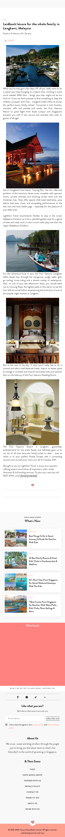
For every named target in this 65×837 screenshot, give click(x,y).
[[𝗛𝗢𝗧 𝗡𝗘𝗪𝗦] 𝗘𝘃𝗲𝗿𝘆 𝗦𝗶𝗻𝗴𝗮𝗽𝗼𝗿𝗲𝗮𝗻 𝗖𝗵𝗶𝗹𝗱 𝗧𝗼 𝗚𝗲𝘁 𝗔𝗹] (48, 675)
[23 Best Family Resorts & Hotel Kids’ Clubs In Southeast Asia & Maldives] (32, 568)
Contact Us (33, 792)
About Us (32, 803)
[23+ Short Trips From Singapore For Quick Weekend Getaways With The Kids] (32, 590)
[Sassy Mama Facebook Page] (17, 697)
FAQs (32, 769)
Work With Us (32, 809)
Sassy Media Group (32, 775)
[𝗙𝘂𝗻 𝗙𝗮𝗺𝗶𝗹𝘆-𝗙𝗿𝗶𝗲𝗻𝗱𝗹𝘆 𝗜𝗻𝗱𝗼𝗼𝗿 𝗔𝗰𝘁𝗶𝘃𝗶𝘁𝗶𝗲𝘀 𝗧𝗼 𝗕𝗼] (16, 657)
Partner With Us (32, 781)
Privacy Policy (32, 786)
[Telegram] (44, 697)
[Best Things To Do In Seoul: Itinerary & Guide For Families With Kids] (32, 546)
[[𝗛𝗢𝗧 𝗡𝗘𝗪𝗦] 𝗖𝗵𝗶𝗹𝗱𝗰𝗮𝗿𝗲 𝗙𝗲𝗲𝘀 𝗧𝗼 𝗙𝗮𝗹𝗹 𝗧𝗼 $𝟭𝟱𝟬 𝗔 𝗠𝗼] (16, 675)
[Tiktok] (35, 697)
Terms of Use (32, 798)
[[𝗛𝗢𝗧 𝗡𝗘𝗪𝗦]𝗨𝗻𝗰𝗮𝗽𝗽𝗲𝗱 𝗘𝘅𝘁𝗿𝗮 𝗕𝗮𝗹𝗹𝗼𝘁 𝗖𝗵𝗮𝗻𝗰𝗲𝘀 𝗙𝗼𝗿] (48, 657)
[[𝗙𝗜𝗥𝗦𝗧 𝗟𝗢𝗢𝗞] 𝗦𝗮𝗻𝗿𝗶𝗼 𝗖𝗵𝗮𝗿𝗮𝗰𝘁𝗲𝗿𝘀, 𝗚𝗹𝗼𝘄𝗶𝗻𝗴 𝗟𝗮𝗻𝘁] (16, 639)
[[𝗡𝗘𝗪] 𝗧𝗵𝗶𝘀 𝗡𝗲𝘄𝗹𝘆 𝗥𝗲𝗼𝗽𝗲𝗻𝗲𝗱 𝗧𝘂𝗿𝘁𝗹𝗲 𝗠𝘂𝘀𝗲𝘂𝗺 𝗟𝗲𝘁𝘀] (48, 639)
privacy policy (38, 724)
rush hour (40, 833)
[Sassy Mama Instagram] (26, 697)
